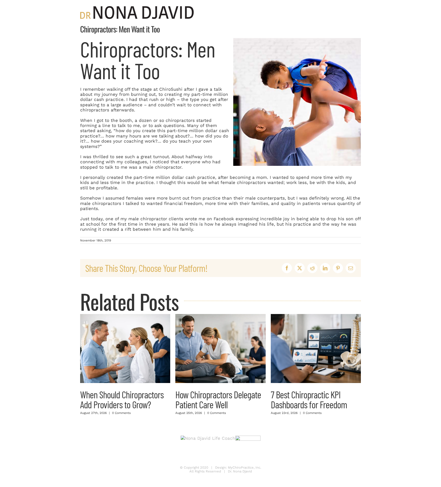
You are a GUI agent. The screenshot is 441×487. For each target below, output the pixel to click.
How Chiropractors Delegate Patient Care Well (218, 399)
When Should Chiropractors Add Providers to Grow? (122, 399)
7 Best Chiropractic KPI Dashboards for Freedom (309, 399)
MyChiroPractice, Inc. (244, 467)
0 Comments (121, 413)
